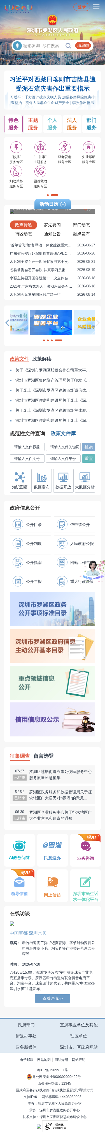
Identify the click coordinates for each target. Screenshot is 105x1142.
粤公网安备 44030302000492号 (56, 1077)
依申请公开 (80, 524)
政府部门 (26, 1024)
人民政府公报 (82, 543)
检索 (89, 446)
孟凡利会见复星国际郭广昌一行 (52, 294)
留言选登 (44, 756)
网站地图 (44, 1060)
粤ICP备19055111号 (52, 1070)
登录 (82, 6)
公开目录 (34, 524)
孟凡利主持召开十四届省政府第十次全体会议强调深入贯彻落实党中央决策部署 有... (52, 262)
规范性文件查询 (27, 433)
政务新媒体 (26, 1047)
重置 (89, 458)
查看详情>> (53, 998)
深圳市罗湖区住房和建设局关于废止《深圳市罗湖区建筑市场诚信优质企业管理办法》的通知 (53, 400)
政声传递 (23, 224)
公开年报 (34, 581)
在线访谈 (20, 913)
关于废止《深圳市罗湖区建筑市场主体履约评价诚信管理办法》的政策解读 (53, 410)
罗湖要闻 (52, 224)
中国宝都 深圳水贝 (28, 933)
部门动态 (81, 224)
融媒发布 (81, 233)
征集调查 (20, 756)
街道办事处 (26, 1036)
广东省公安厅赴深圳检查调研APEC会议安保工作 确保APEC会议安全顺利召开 (52, 253)
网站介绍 (61, 1060)
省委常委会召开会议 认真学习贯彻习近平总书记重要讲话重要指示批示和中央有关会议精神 (52, 270)
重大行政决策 (82, 581)
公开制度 (34, 543)
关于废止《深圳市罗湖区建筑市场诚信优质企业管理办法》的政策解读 (53, 390)
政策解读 (42, 359)
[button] (48, 195)
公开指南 (34, 562)
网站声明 (78, 1060)
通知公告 (52, 233)
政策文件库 (63, 433)
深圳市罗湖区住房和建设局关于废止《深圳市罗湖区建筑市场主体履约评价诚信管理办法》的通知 (53, 420)
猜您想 (83, 45)
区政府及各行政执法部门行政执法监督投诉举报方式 (54, 1090)
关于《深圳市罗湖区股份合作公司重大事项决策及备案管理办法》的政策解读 (53, 370)
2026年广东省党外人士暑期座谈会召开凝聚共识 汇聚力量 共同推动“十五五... (52, 286)
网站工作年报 (82, 562)
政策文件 (19, 359)
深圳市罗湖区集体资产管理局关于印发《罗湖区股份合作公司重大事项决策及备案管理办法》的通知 (53, 380)
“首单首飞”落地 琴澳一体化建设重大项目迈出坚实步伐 (52, 245)
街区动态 (23, 233)
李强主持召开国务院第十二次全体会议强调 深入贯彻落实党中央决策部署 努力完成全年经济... (52, 278)
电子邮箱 (26, 1060)
